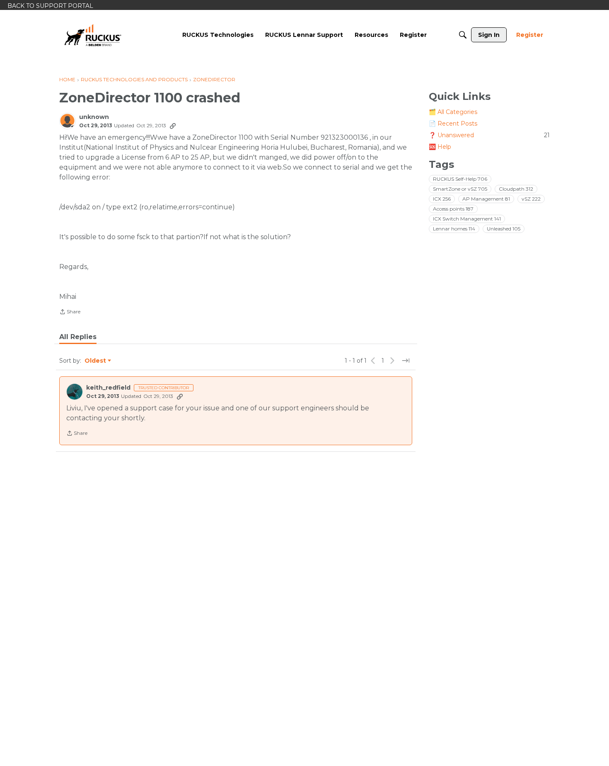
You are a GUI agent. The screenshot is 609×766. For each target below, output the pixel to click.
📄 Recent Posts (453, 123)
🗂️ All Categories (453, 112)
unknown (94, 117)
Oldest (96, 361)
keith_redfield (108, 387)
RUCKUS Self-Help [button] (460, 179)
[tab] (78, 337)
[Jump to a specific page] (405, 360)
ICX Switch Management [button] (467, 219)
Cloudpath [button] (516, 189)
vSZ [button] (531, 199)
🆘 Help (440, 146)
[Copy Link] (173, 125)
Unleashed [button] (503, 228)
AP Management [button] (486, 199)
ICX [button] (442, 199)
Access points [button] (453, 209)
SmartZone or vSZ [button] (460, 189)
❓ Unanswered (489, 135)
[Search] (462, 34)
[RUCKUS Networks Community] (92, 34)
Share (69, 312)
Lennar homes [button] (454, 228)
